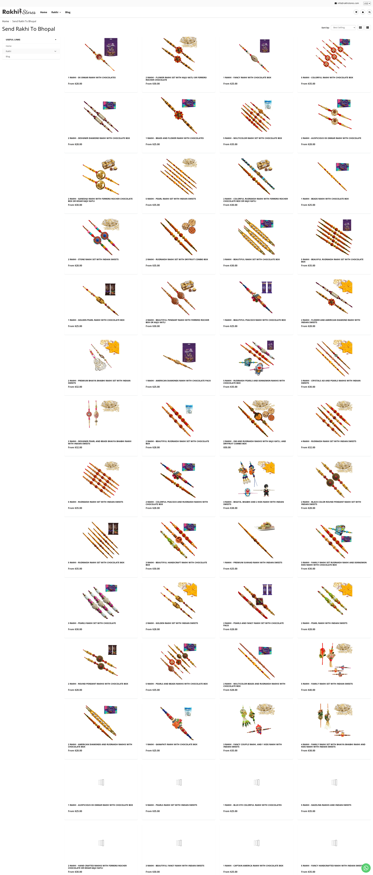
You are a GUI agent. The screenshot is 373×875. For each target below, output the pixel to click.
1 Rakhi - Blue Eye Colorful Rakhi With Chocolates (252, 805)
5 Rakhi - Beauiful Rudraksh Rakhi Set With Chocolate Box (332, 260)
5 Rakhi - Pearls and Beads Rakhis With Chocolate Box (177, 683)
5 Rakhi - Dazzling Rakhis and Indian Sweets (326, 805)
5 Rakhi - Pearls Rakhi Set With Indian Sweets (171, 805)
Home (43, 12)
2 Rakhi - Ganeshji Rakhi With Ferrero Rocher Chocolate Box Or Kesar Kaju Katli (100, 199)
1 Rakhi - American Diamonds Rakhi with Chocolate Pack (178, 380)
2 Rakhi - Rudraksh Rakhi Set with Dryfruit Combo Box (177, 259)
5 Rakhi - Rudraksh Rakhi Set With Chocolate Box (96, 562)
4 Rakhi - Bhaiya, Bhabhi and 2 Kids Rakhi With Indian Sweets (253, 503)
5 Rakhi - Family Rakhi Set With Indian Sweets (327, 683)
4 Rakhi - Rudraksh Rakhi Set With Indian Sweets (328, 441)
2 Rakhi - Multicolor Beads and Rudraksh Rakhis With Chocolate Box (254, 684)
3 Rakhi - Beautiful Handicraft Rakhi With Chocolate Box (176, 563)
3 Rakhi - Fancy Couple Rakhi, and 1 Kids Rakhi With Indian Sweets (252, 745)
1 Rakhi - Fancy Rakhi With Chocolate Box (247, 77)
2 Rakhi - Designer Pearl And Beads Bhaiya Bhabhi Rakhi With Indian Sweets (99, 442)
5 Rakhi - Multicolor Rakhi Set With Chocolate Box (252, 138)
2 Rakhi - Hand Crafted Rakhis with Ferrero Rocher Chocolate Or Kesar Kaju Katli (97, 866)
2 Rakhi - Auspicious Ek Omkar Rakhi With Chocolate (331, 138)
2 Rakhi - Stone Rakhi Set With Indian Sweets (93, 259)
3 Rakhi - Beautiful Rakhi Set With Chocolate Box (251, 259)
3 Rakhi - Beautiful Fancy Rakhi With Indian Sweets (175, 865)
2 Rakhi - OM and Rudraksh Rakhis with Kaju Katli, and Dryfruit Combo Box (254, 442)
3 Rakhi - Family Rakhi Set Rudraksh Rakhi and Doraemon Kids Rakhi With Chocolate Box (334, 563)
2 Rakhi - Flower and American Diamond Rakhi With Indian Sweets (330, 321)
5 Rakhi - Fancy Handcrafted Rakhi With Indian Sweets (332, 865)
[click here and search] (369, 12)
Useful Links (13, 39)
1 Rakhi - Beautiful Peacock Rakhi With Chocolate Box (254, 320)
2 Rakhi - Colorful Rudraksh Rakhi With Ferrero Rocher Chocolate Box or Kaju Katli (255, 199)
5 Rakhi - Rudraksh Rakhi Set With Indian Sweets (95, 501)
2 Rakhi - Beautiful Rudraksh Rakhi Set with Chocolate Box (177, 442)
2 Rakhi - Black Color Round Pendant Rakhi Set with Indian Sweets (331, 503)
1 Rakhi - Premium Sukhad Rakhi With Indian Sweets (252, 562)
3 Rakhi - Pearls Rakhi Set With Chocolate (92, 623)
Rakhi (54, 12)
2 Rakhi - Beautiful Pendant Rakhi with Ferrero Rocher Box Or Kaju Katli (177, 321)
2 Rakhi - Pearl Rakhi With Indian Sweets (324, 623)
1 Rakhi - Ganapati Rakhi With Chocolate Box (171, 744)
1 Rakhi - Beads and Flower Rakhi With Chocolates (175, 138)
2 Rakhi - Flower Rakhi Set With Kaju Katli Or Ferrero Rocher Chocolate (176, 78)
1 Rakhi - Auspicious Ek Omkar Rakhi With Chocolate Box (100, 805)
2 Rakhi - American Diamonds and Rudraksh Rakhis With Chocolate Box (100, 745)
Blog (67, 12)
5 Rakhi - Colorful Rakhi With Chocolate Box (327, 77)
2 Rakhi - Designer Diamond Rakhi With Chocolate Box (99, 138)
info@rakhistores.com (348, 3)
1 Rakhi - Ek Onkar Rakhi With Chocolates (92, 77)
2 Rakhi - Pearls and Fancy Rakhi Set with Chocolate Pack (253, 624)
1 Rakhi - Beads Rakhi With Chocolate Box (325, 198)
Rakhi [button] (10, 52)
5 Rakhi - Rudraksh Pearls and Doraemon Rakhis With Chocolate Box (254, 381)
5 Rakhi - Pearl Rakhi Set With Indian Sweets (171, 198)
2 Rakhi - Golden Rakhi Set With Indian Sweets (172, 623)
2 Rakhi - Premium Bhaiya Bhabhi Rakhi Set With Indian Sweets (99, 381)
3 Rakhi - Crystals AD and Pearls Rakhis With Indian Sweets (330, 381)
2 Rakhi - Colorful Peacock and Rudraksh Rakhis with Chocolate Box (177, 503)
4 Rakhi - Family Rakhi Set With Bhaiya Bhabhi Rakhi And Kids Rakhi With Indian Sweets (333, 745)
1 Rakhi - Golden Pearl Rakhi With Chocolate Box (96, 320)
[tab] (31, 51)
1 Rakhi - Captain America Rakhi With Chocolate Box (253, 865)
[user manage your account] (362, 12)
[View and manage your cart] (356, 12)
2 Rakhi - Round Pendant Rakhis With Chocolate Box (98, 683)
